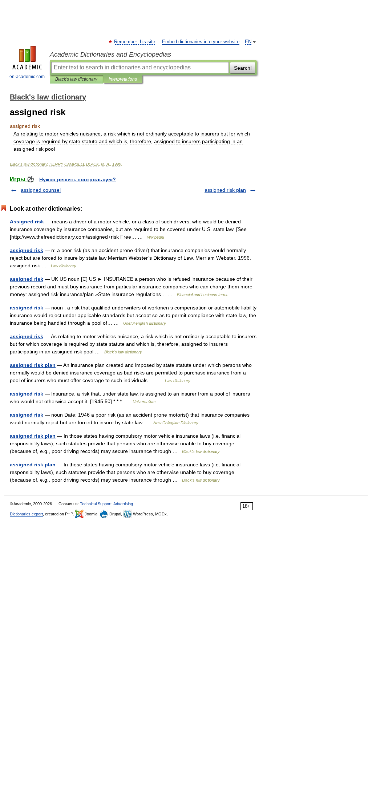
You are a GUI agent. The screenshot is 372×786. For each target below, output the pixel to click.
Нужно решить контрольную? (77, 179)
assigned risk (26, 250)
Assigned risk (27, 221)
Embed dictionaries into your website (200, 41)
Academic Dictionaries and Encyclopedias (110, 54)
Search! (243, 68)
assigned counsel (41, 190)
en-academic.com (27, 76)
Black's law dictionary (76, 79)
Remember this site (135, 41)
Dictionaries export (26, 514)
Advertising (123, 504)
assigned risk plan (225, 190)
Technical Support (96, 504)
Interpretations (123, 79)
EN (248, 41)
